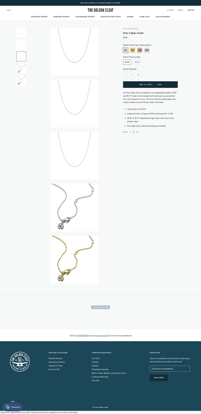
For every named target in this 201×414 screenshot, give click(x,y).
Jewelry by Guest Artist (110, 16)
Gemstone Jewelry (61, 16)
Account (170, 10)
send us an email (102, 335)
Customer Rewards (100, 377)
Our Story (96, 358)
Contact (95, 362)
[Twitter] (134, 132)
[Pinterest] (137, 132)
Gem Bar (95, 380)
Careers (95, 365)
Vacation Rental (163, 16)
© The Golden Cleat (100, 407)
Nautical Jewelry (55, 358)
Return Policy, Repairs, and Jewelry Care (109, 373)
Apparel (130, 16)
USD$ (8, 10)
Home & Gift (144, 16)
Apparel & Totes (55, 365)
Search (180, 10)
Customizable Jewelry (85, 16)
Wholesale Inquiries (100, 369)
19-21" (137, 62)
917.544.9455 (83, 335)
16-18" (127, 62)
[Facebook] (130, 132)
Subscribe (159, 378)
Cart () (190, 10)
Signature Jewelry (39, 16)
